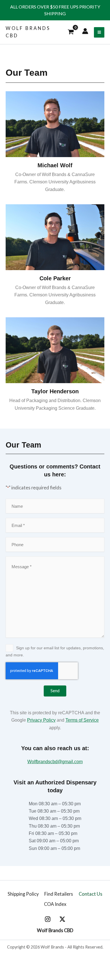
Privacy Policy (41, 719)
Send (55, 690)
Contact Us (90, 894)
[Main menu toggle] (99, 32)
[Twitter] (62, 919)
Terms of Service (82, 719)
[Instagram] (48, 919)
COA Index (55, 904)
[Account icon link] (85, 31)
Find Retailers (58, 894)
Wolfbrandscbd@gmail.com (55, 761)
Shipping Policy (23, 894)
